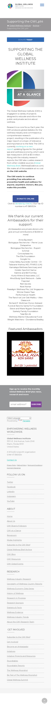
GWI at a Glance (14, 531)
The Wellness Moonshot (17, 670)
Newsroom (12, 535)
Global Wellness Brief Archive (19, 549)
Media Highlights (14, 540)
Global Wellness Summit (17, 680)
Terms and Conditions (35, 465)
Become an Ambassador (17, 647)
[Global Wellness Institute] (20, 6)
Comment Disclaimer (14, 468)
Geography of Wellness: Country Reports (24, 584)
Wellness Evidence (15, 612)
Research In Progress (16, 598)
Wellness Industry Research (19, 579)
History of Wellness (15, 593)
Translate (26, 421)
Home (10, 516)
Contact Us (12, 460)
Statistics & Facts (14, 607)
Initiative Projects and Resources (21, 656)
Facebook (11, 487)
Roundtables (12, 661)
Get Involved (12, 642)
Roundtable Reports (16, 665)
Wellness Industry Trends (18, 617)
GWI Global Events (15, 564)
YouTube (10, 501)
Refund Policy (21, 465)
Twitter (10, 482)
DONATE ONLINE (25, 199)
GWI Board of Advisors (16, 526)
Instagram (11, 496)
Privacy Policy (11, 465)
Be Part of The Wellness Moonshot (22, 675)
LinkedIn (10, 491)
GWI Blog (11, 554)
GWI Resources (14, 559)
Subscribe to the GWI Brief (18, 545)
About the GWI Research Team (20, 622)
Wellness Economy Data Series (20, 589)
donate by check (23, 203)
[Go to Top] (44, 701)
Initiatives (11, 651)
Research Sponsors (15, 603)
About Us (11, 521)
